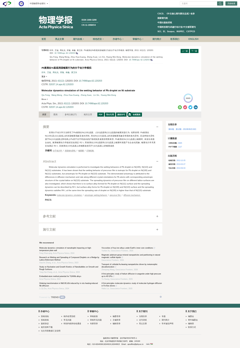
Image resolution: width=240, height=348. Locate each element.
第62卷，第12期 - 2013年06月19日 (182, 129)
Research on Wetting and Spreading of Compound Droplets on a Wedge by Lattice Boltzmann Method (69, 258)
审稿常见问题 (96, 320)
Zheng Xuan (86, 95)
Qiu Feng (46, 95)
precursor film (115, 195)
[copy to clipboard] (151, 60)
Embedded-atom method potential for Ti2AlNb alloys (60, 276)
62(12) (61, 81)
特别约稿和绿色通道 (72, 323)
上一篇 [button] (185, 51)
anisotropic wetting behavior (96, 195)
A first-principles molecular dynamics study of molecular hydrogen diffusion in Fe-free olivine (132, 284)
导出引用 (110, 114)
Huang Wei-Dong (108, 95)
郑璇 (62, 72)
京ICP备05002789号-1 (128, 338)
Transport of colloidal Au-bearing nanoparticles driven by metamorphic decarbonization (130, 265)
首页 (44, 39)
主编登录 (116, 320)
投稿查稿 (45, 320)
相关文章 (88, 114)
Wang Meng (56, 95)
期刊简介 (156, 39)
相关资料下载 (47, 327)
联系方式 (192, 327)
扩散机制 (90, 151)
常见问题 (67, 320)
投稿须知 (45, 316)
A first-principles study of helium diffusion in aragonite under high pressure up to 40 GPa (131, 275)
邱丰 (43, 72)
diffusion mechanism (132, 195)
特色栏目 (97, 39)
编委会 (191, 316)
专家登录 (94, 323)
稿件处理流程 (69, 316)
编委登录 (116, 316)
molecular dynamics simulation (69, 195)
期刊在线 (77, 39)
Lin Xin (96, 95)
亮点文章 (59, 39)
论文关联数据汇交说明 (50, 331)
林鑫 (68, 72)
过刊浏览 (143, 320)
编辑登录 (116, 323)
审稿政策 (94, 316)
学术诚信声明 (167, 323)
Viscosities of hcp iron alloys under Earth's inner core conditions (127, 248)
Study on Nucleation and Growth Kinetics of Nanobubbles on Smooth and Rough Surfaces (68, 268)
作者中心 (117, 39)
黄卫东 (74, 72)
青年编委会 (193, 320)
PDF (101, 114)
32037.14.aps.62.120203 (61, 84)
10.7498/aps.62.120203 (64, 53)
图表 (55, 114)
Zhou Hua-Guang (71, 95)
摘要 (44, 114)
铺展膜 (81, 151)
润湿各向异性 (70, 151)
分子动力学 (57, 151)
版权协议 (45, 323)
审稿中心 (137, 39)
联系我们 (174, 39)
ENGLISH (193, 39)
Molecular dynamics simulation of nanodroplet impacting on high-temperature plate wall (65, 249)
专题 (164, 316)
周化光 (55, 72)
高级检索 (231, 3)
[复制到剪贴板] (76, 53)
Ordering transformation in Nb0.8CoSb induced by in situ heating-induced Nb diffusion (68, 284)
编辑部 (191, 323)
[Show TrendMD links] (161, 297)
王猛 (49, 72)
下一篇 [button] (194, 51)
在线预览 (137, 114)
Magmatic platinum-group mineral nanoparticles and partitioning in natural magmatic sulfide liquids (131, 256)
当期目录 (143, 316)
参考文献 (71, 114)
